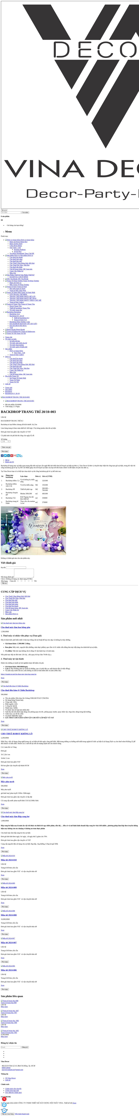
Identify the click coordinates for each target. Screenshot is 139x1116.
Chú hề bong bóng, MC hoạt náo (16, 608)
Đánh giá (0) (9, 462)
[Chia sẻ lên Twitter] (5, 455)
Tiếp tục (4, 583)
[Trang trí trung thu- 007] (10, 1011)
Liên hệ (7, 1080)
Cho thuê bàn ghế (11, 600)
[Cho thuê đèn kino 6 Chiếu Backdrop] (14, 686)
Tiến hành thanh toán (22, 1114)
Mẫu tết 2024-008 (9, 915)
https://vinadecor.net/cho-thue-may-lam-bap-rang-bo (18, 674)
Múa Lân (8, 612)
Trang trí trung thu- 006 (9, 1023)
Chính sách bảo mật (12, 1091)
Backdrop (8, 391)
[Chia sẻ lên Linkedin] (8, 455)
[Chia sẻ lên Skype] (18, 455)
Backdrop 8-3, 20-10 (12, 393)
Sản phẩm (8, 389)
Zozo (74, 1103)
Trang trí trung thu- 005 (9, 1033)
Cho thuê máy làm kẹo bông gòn (15, 627)
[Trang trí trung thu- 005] (10, 1031)
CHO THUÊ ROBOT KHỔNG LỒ (16, 734)
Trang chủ (8, 388)
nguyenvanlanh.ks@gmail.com (12, 1070)
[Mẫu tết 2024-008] (8, 911)
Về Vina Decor (10, 1078)
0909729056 (6, 1068)
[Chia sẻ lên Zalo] (21, 455)
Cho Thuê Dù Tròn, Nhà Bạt (15, 598)
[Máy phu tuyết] (7, 777)
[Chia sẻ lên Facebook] (2, 455)
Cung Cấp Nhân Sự (12, 610)
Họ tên (3, 567)
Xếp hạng (4, 581)
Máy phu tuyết (7, 781)
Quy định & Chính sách (13, 1092)
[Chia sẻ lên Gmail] (14, 455)
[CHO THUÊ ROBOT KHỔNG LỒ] (14, 729)
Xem (2, 678)
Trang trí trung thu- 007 (9, 1013)
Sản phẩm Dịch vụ (11, 614)
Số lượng (4, 439)
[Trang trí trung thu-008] (9, 1001)
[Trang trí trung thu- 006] (10, 1021)
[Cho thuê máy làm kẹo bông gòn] (13, 623)
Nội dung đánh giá (7, 577)
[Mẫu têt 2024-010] (8, 856)
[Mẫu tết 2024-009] (8, 883)
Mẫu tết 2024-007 (9, 942)
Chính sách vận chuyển (13, 1089)
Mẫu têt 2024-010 (9, 860)
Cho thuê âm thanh (11, 606)
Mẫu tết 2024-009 (9, 887)
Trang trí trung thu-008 (9, 1003)
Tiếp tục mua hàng (7, 1114)
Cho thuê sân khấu (11, 602)
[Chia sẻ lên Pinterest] (11, 455)
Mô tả (7, 460)
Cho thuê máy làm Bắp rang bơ (15, 816)
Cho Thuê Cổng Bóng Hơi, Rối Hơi (17, 596)
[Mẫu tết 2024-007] (8, 938)
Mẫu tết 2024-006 (9, 970)
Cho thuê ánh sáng (11, 604)
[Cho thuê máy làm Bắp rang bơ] (12, 812)
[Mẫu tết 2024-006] (8, 966)
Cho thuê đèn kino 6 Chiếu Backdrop (17, 690)
